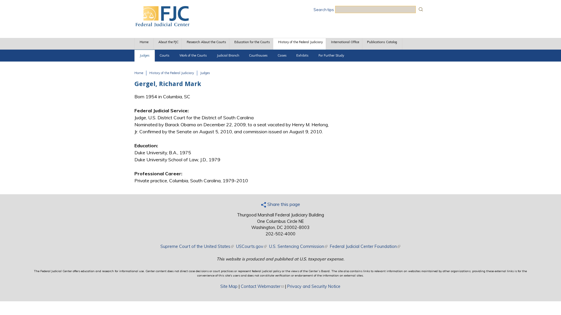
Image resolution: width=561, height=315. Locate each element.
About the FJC (168, 42)
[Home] (162, 25)
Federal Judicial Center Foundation (365, 246)
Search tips (324, 9)
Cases (282, 55)
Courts (164, 55)
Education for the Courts (252, 42)
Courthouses (258, 55)
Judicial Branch (228, 55)
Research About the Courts (206, 42)
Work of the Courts (193, 55)
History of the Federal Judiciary (300, 42)
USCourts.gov (251, 246)
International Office (345, 42)
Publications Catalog (382, 42)
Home (144, 42)
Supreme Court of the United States (197, 246)
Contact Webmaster (262, 286)
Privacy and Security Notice (313, 286)
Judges (145, 55)
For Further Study (331, 55)
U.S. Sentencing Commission (298, 246)
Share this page (283, 204)
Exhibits (302, 55)
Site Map (229, 286)
